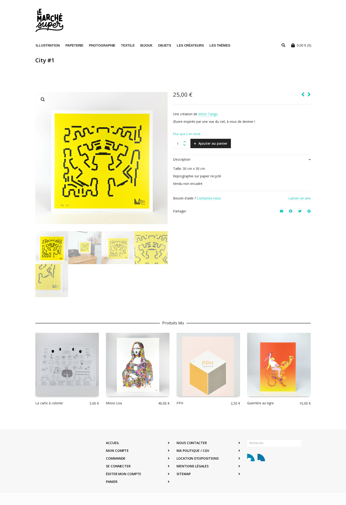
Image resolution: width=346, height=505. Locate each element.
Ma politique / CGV (193, 450)
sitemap (183, 474)
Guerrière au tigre (260, 403)
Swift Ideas (93, 499)
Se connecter (118, 466)
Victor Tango (208, 114)
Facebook (251, 457)
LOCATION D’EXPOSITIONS (198, 458)
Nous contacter (192, 443)
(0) (304, 45)
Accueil (112, 443)
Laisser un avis (299, 198)
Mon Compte (117, 450)
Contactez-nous (209, 198)
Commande (115, 458)
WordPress (115, 499)
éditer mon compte (123, 474)
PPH (180, 403)
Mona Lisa (114, 403)
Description (181, 159)
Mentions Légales (193, 466)
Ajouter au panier (212, 143)
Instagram (261, 457)
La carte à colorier (49, 403)
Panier (111, 481)
